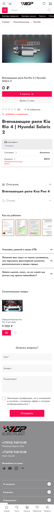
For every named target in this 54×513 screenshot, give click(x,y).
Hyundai (37, 21)
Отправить (27, 413)
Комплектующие (21, 21)
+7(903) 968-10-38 (14, 442)
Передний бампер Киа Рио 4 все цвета (12, 320)
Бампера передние (10, 16)
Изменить (9, 145)
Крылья (42, 16)
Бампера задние (29, 16)
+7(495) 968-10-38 (14, 452)
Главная (6, 21)
